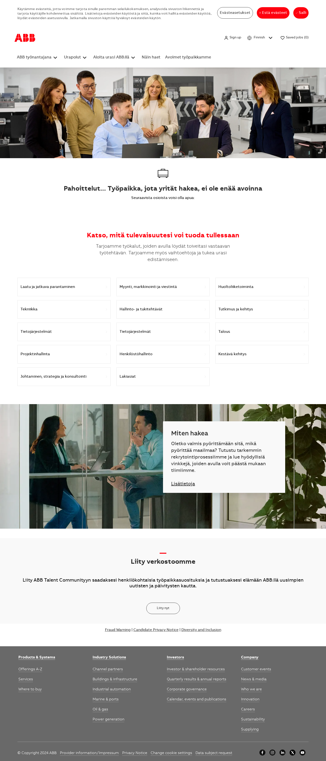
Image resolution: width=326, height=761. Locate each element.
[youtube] (302, 753)
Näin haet (151, 58)
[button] (232, 38)
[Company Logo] (25, 38)
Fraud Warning (118, 630)
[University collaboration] (262, 753)
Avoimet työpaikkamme (188, 58)
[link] (36, 658)
